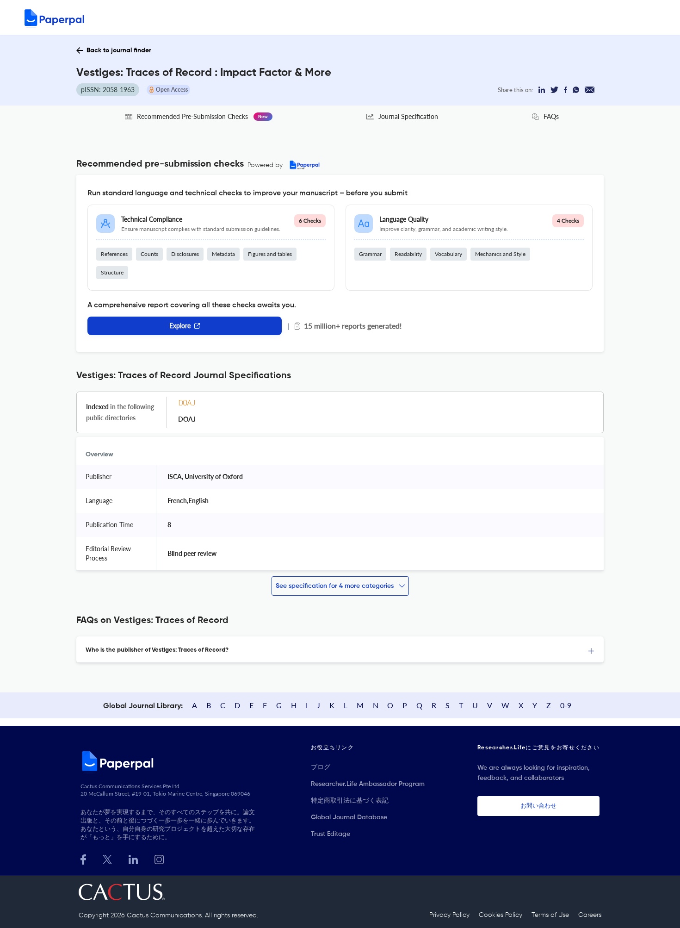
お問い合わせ (538, 806)
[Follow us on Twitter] (107, 858)
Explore (180, 326)
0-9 (565, 705)
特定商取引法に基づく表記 (350, 800)
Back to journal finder (119, 50)
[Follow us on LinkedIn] (133, 858)
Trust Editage (330, 834)
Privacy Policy (449, 915)
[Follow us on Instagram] (159, 858)
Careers (589, 915)
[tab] (340, 649)
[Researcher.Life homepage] (169, 761)
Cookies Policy (500, 915)
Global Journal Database (349, 817)
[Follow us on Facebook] (83, 858)
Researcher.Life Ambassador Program (368, 784)
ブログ (320, 767)
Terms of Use (550, 915)
